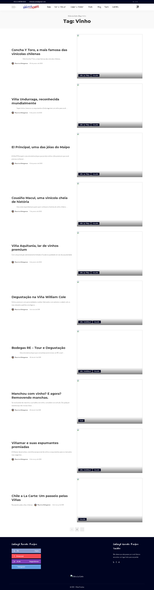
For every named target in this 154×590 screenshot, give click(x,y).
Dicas (81, 420)
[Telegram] (141, 2)
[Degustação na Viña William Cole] (109, 303)
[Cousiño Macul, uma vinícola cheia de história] (109, 204)
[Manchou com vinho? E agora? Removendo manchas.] (109, 401)
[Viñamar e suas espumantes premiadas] (109, 451)
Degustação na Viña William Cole (39, 297)
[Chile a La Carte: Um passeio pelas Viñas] (109, 500)
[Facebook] (133, 2)
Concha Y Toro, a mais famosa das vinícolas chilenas (39, 52)
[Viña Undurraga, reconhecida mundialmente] (109, 106)
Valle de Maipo (85, 75)
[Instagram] (137, 2)
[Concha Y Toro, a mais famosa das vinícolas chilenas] (109, 56)
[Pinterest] (135, 2)
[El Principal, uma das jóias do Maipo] (109, 155)
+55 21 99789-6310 (19, 2)
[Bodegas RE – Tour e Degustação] (109, 352)
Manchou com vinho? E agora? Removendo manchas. (36, 395)
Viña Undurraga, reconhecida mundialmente (35, 101)
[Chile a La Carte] (31, 7)
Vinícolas (95, 75)
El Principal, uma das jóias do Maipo (41, 147)
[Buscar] (140, 7)
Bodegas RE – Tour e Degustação (38, 348)
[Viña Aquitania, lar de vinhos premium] (109, 254)
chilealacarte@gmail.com (37, 2)
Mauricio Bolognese (21, 63)
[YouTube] (139, 2)
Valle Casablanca (85, 322)
